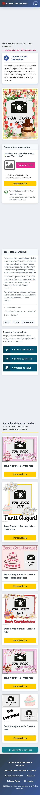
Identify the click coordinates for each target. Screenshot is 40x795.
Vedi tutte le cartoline (22, 750)
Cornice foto (28, 322)
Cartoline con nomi (14, 775)
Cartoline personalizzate (17, 43)
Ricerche (31, 775)
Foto (30, 43)
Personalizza (20, 474)
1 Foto (16, 322)
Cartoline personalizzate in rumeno (20, 770)
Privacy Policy (13, 781)
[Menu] (35, 3)
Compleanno (7, 46)
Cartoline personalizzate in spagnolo (20, 763)
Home (4, 43)
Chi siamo (28, 781)
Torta (7, 322)
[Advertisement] (20, 25)
